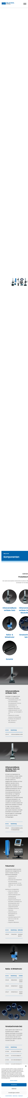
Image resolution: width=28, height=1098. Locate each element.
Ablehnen (14, 1088)
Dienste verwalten (13, 1080)
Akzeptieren (14, 1084)
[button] (26, 1066)
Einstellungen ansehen (14, 1092)
